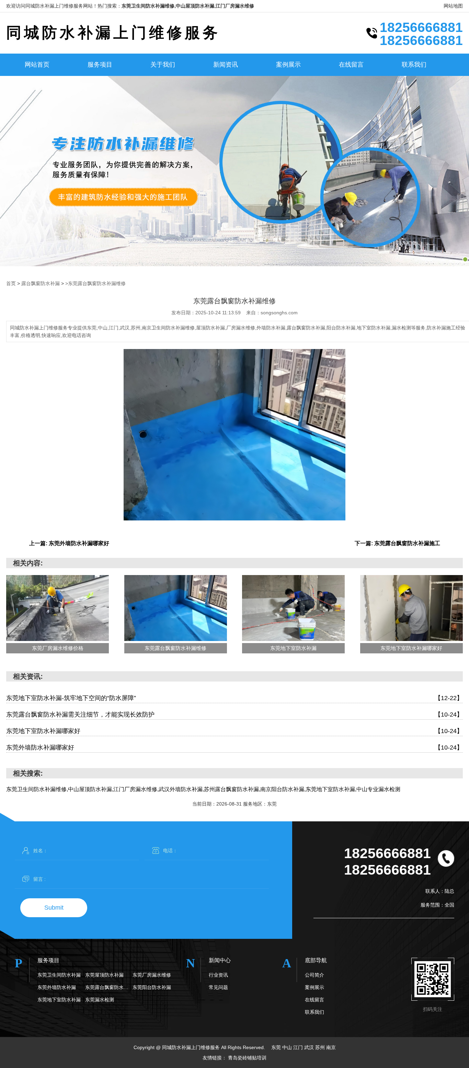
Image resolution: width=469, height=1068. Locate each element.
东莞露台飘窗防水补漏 (109, 987)
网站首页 (37, 64)
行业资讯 (218, 975)
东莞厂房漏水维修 (152, 975)
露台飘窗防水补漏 (40, 283)
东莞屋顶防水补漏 (104, 975)
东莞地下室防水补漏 (59, 999)
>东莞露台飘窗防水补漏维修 (95, 283)
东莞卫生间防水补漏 (59, 975)
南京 (331, 1047)
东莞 (276, 1047)
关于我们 (162, 64)
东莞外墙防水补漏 (56, 987)
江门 (298, 1047)
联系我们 (414, 64)
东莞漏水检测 (99, 999)
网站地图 (453, 6)
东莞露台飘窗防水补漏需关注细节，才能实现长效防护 (234, 714)
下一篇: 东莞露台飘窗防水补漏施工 (397, 543)
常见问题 (218, 987)
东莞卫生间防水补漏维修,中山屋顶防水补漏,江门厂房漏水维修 (188, 6)
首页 (11, 283)
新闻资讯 (225, 64)
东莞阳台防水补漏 (152, 987)
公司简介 (314, 975)
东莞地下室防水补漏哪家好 (234, 731)
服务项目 (100, 64)
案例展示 (288, 64)
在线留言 (351, 64)
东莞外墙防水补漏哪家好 (234, 747)
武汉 (309, 1047)
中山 (287, 1047)
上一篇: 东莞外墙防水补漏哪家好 (69, 543)
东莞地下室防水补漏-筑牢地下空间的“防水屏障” (234, 698)
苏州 (320, 1047)
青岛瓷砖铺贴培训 (247, 1057)
